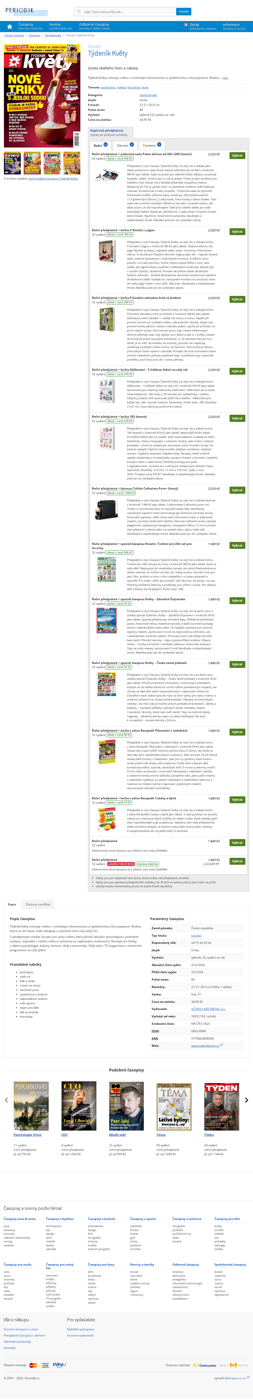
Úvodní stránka (14, 35)
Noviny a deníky (142, 1264)
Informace (234, 26)
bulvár (134, 1272)
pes (216, 1237)
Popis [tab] (12, 904)
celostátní (136, 1275)
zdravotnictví (180, 1294)
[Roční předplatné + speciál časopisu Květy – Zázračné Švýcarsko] (106, 620)
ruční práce (53, 1294)
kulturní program (99, 1249)
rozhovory (136, 1294)
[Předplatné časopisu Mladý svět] (126, 1103)
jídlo (91, 1272)
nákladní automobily (17, 1237)
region (134, 1291)
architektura (53, 1226)
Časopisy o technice (186, 1219)
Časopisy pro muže (17, 1264)
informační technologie (187, 1283)
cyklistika (136, 1226)
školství (177, 1291)
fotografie (94, 1237)
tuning (8, 1241)
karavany (9, 1230)
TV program (53, 1298)
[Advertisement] (126, 1185)
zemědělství (180, 1298)
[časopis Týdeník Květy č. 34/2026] (42, 96)
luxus (7, 1275)
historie (93, 1241)
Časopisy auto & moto (20, 1219)
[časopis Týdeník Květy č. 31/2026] (52, 162)
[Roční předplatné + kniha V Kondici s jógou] (106, 251)
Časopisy (30, 27)
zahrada (51, 1249)
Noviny (60, 26)
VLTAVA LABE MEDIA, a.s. (208, 1009)
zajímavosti (221, 1294)
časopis (196, 935)
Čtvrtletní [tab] (151, 145)
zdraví (92, 1302)
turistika (135, 1249)
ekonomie (178, 1275)
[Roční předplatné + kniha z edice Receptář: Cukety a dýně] (106, 819)
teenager (220, 1245)
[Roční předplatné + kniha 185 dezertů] (106, 438)
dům (49, 1237)
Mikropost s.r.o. (235, 1378)
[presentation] (6, 1100)
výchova (93, 1298)
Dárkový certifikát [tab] (38, 904)
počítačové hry (181, 1233)
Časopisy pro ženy (101, 1264)
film (90, 1233)
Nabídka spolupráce (80, 1329)
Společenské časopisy (230, 1264)
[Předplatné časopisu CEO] (79, 1103)
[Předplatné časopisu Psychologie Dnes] (31, 1103)
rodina (121, 87)
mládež (219, 1233)
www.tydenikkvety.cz (205, 1046)
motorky (9, 1233)
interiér (50, 1241)
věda (175, 1237)
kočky (218, 1226)
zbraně (176, 1241)
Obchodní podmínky (17, 1341)
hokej (133, 1241)
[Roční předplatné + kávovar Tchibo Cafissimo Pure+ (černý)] (106, 510)
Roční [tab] (100, 145)
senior (218, 1287)
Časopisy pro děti (227, 1219)
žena (145, 87)
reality (50, 1245)
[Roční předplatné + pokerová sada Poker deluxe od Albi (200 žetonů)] (106, 175)
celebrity (219, 1275)
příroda (50, 1291)
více (225, 78)
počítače (177, 1230)
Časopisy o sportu (143, 1219)
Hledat (184, 11)
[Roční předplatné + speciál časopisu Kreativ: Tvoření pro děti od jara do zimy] (106, 569)
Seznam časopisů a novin (21, 1329)
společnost (108, 87)
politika (135, 1287)
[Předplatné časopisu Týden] (221, 1103)
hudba (92, 1245)
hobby (50, 1279)
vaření (92, 1294)
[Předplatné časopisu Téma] (174, 1103)
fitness (134, 1230)
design (50, 1233)
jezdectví (135, 1245)
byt (48, 1230)
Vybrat (237, 155)
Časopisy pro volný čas (60, 1266)
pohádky (220, 1241)
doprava (177, 1272)
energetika (179, 1279)
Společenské (53, 35)
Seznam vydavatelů (80, 1335)
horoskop (133, 87)
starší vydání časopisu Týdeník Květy (53, 178)
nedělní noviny (139, 1283)
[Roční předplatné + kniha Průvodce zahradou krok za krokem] (106, 319)
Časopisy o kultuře (101, 1219)
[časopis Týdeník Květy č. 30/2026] (72, 162)
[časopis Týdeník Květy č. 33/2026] (12, 162)
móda (91, 1283)
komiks (219, 1230)
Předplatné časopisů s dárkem (24, 1335)
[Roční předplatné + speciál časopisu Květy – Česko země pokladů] (106, 684)
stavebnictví (180, 1287)
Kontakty (10, 1348)
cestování (52, 1275)
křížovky (51, 1283)
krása (91, 1279)
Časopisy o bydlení (60, 1219)
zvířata (218, 1249)
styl (6, 1287)
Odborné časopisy (94, 26)
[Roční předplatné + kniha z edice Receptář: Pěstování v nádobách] (106, 751)
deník (133, 1279)
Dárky (203, 26)
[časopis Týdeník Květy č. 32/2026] (32, 162)
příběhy (51, 1287)
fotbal (134, 1233)
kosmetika (94, 1275)
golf (132, 1237)
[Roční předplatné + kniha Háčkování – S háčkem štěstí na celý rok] (106, 391)
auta (6, 1226)
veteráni (9, 1245)
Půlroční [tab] (124, 145)
